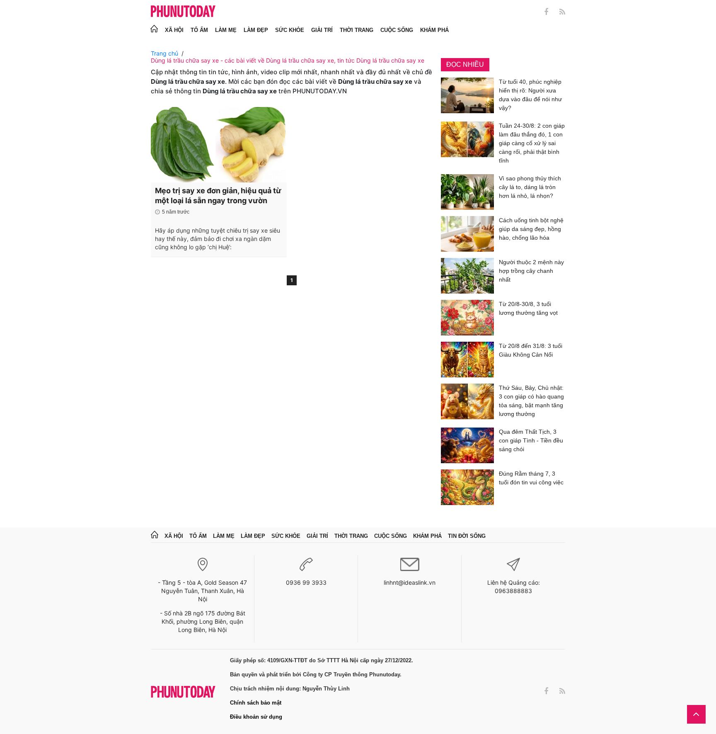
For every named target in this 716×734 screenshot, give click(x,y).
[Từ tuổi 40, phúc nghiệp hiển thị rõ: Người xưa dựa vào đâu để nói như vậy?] (467, 96)
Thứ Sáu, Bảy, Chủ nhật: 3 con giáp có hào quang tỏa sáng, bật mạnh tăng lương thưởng (531, 400)
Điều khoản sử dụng (256, 717)
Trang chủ (164, 53)
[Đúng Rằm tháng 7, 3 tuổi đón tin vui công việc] (467, 487)
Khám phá (434, 30)
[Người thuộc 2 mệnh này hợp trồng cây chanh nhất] (467, 276)
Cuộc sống (396, 30)
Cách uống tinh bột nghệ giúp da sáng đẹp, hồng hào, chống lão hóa (531, 229)
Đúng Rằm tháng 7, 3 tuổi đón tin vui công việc (531, 478)
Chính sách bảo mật (255, 703)
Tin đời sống (467, 536)
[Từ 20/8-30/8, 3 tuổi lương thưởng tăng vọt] (467, 317)
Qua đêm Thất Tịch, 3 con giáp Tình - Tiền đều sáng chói (531, 440)
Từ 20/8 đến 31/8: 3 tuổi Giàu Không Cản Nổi (530, 350)
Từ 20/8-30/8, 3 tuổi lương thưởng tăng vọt (528, 308)
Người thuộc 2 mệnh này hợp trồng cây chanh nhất (531, 271)
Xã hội (174, 30)
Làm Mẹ (226, 30)
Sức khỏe (289, 30)
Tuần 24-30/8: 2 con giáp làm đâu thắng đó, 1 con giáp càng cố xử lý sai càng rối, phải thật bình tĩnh (532, 143)
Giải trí (322, 30)
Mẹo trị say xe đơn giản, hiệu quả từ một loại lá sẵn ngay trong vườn (218, 195)
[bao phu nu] (183, 12)
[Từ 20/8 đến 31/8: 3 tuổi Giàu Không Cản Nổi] (467, 359)
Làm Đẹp (256, 30)
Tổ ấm (199, 30)
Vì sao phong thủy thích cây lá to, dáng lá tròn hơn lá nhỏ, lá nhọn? (530, 187)
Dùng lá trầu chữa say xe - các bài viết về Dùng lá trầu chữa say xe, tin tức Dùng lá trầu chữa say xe (287, 60)
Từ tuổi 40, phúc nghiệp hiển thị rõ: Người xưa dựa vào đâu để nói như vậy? (530, 94)
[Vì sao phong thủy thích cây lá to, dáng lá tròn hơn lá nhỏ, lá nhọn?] (467, 192)
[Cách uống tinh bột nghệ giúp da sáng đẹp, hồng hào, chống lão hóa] (467, 234)
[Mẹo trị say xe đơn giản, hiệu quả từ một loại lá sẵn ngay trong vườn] (219, 144)
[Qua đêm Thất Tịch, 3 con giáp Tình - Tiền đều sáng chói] (467, 445)
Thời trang (356, 30)
